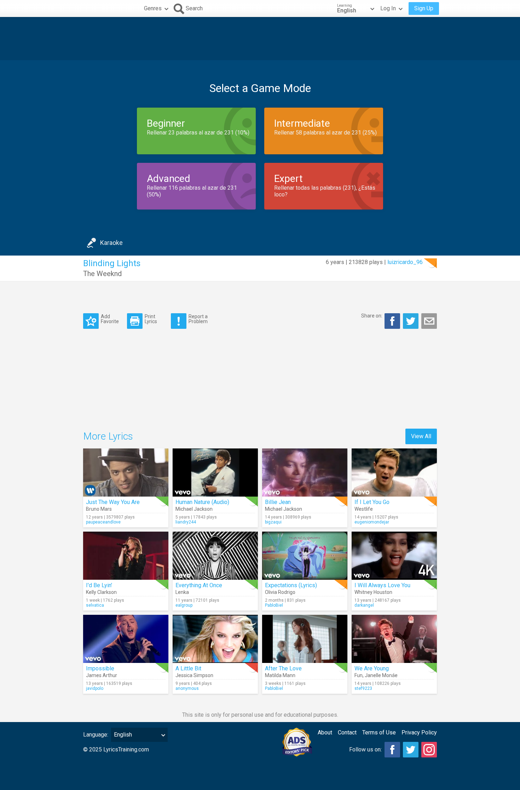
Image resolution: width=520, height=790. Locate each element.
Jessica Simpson (194, 675)
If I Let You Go (371, 502)
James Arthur (101, 675)
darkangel (364, 605)
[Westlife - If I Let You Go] (394, 472)
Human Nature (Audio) (202, 502)
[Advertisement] (260, 39)
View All (421, 436)
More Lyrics (108, 436)
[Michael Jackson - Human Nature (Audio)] (215, 472)
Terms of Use (379, 732)
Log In (388, 8)
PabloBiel (274, 605)
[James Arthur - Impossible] (125, 639)
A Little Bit (188, 668)
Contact (347, 732)
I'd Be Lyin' (99, 585)
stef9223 (363, 688)
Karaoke (111, 242)
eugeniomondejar (371, 522)
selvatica (95, 605)
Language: (95, 734)
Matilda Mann (280, 675)
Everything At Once (198, 585)
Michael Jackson (194, 509)
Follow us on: (365, 749)
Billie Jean (278, 502)
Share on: (371, 315)
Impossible (100, 668)
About (325, 732)
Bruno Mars (99, 509)
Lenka (182, 592)
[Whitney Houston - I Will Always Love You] (394, 556)
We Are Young (371, 668)
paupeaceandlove (103, 522)
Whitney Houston (373, 592)
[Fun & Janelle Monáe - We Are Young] (394, 639)
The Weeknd (102, 273)
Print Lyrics (151, 319)
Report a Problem (198, 319)
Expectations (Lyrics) (291, 585)
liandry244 (185, 522)
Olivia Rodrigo (280, 592)
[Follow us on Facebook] (392, 749)
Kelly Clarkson (101, 592)
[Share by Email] (429, 321)
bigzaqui (273, 522)
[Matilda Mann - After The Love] (304, 639)
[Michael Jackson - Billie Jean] (304, 472)
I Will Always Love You (382, 585)
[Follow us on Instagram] (429, 749)
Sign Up (423, 8)
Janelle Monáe (381, 675)
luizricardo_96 (405, 262)
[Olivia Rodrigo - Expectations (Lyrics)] (304, 556)
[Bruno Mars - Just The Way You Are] (125, 472)
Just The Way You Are (113, 502)
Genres (153, 8)
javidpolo (94, 688)
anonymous (187, 688)
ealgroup (183, 605)
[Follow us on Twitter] (410, 749)
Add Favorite (110, 319)
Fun (358, 675)
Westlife (363, 509)
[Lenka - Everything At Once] (215, 556)
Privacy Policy (419, 732)
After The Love (283, 668)
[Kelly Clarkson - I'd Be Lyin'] (125, 556)
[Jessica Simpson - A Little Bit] (215, 639)
